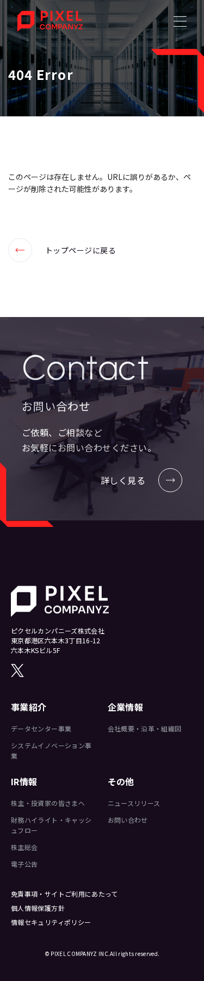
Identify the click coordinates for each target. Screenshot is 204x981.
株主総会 (24, 847)
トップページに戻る (62, 250)
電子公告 (24, 863)
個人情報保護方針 (38, 907)
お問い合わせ (128, 819)
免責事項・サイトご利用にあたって (64, 893)
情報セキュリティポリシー (51, 922)
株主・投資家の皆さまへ (48, 803)
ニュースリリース (134, 803)
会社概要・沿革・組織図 (145, 728)
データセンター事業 (41, 728)
